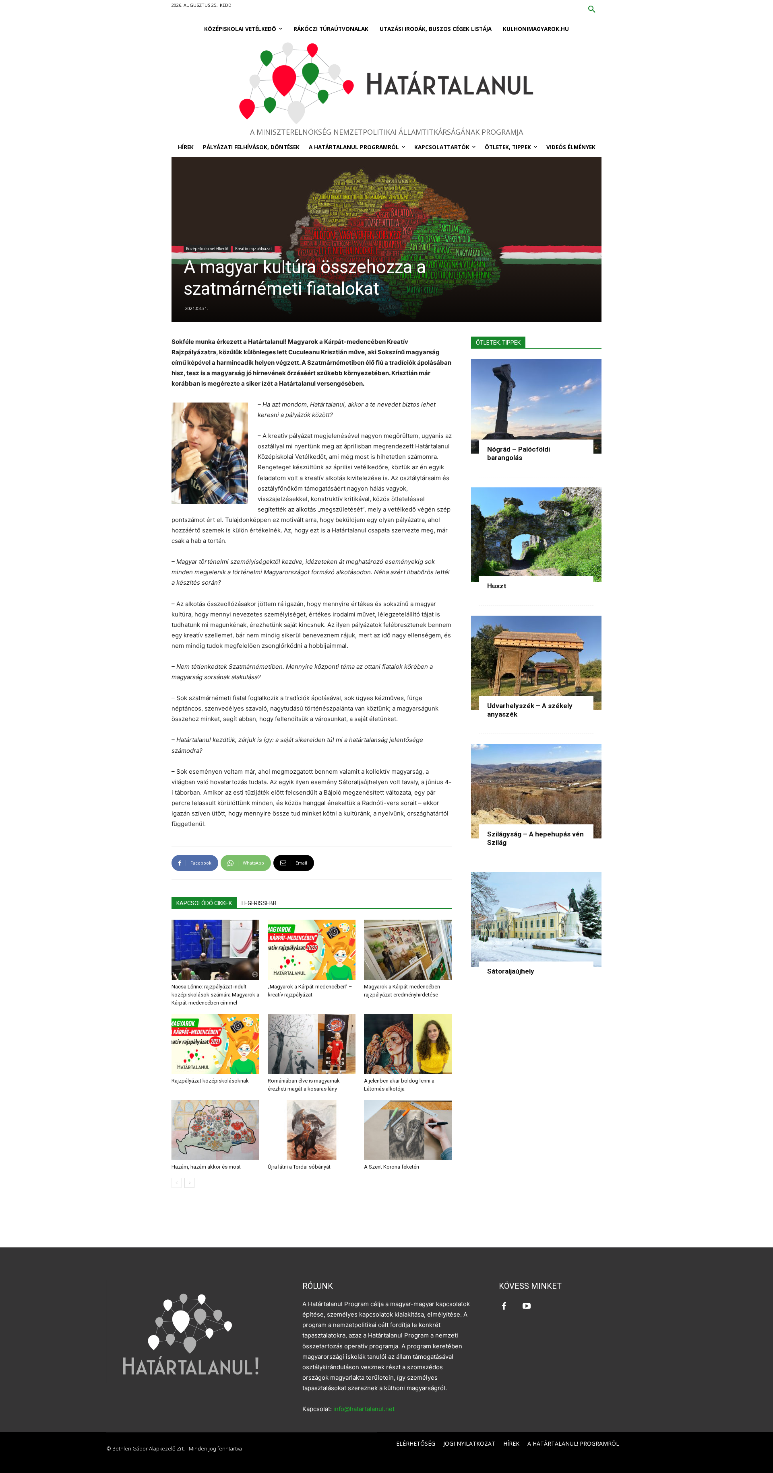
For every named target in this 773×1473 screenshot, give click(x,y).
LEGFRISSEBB (259, 903)
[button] (591, 9)
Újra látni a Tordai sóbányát (299, 1167)
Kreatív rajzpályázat (253, 248)
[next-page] (189, 1183)
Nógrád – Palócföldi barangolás (518, 453)
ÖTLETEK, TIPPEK (498, 342)
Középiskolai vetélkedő (207, 248)
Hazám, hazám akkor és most (206, 1167)
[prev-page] (177, 1183)
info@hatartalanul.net (364, 1409)
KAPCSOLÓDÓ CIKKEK (204, 903)
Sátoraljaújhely (510, 971)
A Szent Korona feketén (391, 1167)
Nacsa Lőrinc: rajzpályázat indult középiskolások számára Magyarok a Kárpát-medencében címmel (215, 995)
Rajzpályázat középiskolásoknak (210, 1081)
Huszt (496, 586)
